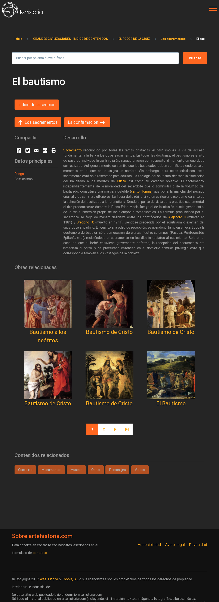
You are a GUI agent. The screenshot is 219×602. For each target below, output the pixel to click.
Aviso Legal (175, 544)
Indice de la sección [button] (36, 104)
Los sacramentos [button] (41, 122)
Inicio (18, 39)
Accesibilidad (149, 544)
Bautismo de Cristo (109, 332)
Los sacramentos (173, 39)
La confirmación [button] (83, 122)
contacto (40, 553)
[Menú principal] (211, 9)
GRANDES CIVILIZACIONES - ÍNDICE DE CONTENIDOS (70, 39)
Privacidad (198, 544)
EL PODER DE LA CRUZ (134, 39)
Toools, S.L (70, 579)
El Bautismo (171, 403)
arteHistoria (49, 579)
